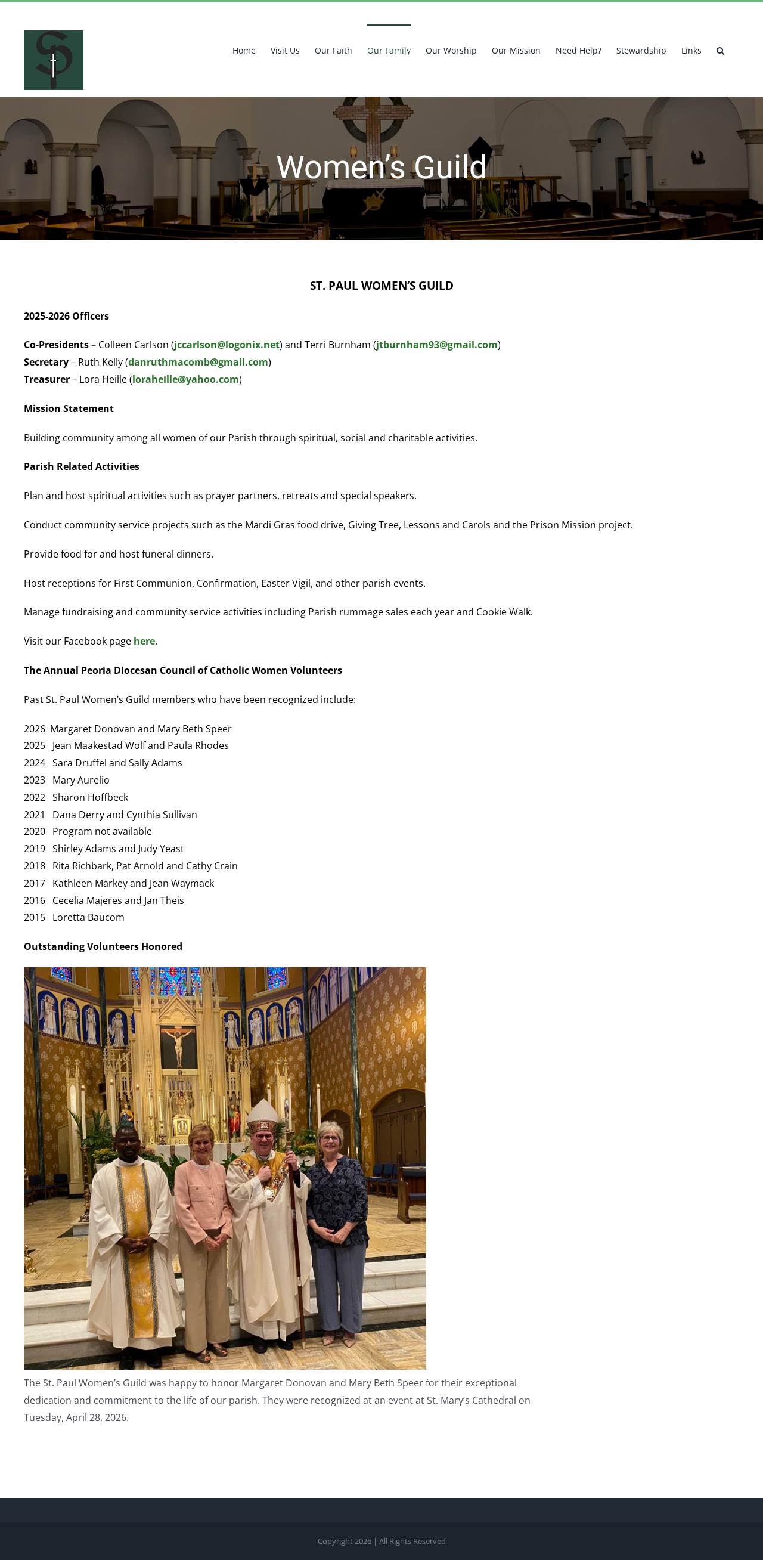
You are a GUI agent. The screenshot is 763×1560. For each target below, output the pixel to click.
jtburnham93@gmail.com (437, 344)
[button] (720, 49)
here (144, 641)
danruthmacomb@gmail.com (198, 362)
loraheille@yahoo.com (185, 379)
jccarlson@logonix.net (227, 344)
